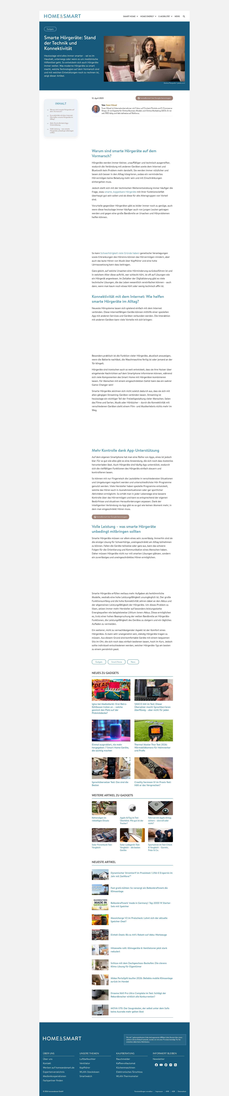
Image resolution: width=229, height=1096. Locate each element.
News (177, 16)
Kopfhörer (85, 1067)
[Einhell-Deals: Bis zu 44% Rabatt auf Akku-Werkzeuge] (100, 934)
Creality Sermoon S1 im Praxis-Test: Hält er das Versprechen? (152, 784)
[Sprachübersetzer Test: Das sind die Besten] (111, 768)
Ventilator (85, 1063)
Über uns (47, 1059)
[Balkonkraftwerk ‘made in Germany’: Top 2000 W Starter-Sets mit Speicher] (100, 904)
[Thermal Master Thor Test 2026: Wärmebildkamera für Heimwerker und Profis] (153, 730)
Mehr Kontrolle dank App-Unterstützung (59, 124)
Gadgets (50, 29)
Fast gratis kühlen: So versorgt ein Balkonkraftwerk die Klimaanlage (139, 889)
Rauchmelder (123, 1059)
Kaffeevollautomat (125, 1063)
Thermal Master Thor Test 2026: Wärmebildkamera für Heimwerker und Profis (152, 747)
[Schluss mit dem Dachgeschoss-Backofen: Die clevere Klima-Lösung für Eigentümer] (100, 964)
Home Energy (147, 16)
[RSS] (175, 1065)
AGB (173, 1091)
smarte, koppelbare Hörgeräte (120, 191)
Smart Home (129, 16)
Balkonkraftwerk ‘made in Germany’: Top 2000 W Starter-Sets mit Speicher (141, 904)
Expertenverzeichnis (53, 1071)
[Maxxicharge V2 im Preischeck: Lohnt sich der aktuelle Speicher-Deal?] (100, 919)
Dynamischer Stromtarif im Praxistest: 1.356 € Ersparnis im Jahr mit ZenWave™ (142, 874)
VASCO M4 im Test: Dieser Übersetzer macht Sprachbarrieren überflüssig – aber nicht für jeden (152, 707)
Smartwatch (86, 1076)
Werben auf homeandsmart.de (58, 1067)
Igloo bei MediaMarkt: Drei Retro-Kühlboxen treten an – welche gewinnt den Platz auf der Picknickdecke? (109, 708)
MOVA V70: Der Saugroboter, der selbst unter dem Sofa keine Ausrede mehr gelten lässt (140, 1010)
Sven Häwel (111, 105)
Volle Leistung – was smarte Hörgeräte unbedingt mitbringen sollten (62, 131)
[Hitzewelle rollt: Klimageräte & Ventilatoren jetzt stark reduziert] (100, 949)
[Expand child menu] (137, 16)
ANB (167, 1091)
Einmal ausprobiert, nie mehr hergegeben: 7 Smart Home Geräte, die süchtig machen (110, 747)
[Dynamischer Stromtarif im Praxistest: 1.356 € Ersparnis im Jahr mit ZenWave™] (100, 874)
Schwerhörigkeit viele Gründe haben (120, 253)
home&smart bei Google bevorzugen (155, 98)
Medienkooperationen (54, 1076)
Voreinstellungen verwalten (143, 1091)
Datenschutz (182, 1091)
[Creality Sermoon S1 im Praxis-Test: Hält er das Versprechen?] (153, 768)
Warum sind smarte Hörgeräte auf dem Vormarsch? (62, 110)
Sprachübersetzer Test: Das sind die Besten (110, 784)
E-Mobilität (164, 16)
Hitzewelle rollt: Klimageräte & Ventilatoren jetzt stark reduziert (139, 949)
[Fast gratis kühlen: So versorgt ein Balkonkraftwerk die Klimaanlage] (100, 889)
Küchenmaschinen (125, 1067)
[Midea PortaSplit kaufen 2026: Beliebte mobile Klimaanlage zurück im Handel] (100, 979)
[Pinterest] (166, 1065)
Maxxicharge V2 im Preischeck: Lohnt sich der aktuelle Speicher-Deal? (139, 919)
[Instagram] (170, 1065)
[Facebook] (156, 1065)
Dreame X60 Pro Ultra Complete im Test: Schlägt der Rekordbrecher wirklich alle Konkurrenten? (138, 995)
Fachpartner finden (53, 1080)
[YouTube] (161, 1065)
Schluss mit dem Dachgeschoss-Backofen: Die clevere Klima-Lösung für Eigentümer (139, 964)
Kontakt (47, 1063)
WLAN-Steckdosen (89, 1071)
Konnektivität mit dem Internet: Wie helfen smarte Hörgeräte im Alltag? (61, 117)
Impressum (159, 1091)
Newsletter (159, 1059)
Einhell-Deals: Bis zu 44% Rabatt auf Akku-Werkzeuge (139, 934)
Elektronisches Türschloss (129, 1071)
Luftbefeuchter (88, 1059)
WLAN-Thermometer (127, 1076)
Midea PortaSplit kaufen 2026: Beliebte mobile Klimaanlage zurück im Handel (142, 980)
